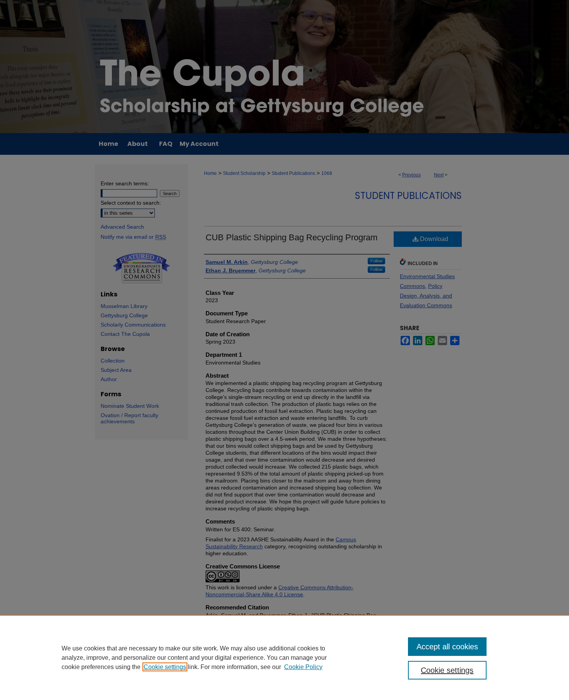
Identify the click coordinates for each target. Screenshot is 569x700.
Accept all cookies (447, 646)
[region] (284, 657)
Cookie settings (165, 667)
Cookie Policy (303, 667)
